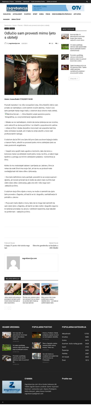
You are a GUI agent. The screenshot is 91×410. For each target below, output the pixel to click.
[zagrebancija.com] (5, 43)
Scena (41, 14)
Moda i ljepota (9, 294)
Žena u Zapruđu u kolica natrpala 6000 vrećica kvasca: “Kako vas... (50, 345)
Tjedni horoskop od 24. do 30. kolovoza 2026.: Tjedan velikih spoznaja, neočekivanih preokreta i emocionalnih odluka (78, 69)
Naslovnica (7, 25)
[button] (87, 1)
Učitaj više (73, 78)
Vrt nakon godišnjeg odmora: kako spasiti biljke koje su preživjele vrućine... (21, 347)
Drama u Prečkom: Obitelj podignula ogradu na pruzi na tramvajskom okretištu (51, 335)
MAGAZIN (6, 19)
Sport (35, 14)
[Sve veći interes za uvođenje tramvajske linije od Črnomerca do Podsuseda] (36, 356)
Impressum (26, 1)
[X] (24, 49)
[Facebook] (19, 49)
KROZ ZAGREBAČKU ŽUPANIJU (62, 14)
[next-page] (9, 308)
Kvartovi (27, 14)
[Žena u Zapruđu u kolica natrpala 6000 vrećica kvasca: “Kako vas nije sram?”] (36, 345)
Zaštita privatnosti (52, 1)
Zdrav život (16, 19)
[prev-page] (5, 308)
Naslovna (7, 14)
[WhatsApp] (34, 49)
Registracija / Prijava (8, 1)
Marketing (18, 1)
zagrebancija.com (14, 43)
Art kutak (77, 14)
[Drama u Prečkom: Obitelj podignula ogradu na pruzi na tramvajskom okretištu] (36, 335)
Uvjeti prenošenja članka (38, 1)
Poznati (20, 25)
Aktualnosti (17, 14)
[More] (40, 49)
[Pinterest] (29, 49)
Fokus (48, 14)
